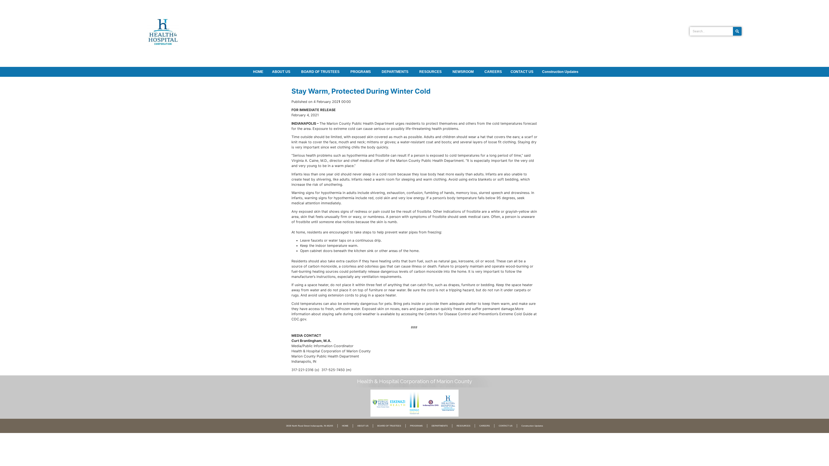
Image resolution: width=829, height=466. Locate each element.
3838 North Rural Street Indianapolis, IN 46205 (309, 426)
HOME (258, 72)
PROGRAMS (360, 72)
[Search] (737, 31)
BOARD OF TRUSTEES (320, 72)
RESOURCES (430, 72)
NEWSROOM (463, 72)
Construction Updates (560, 72)
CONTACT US (522, 72)
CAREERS (493, 72)
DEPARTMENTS (395, 72)
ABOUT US (281, 72)
